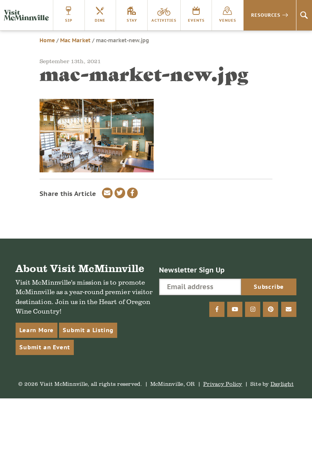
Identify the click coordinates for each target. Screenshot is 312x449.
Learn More (36, 330)
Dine (100, 20)
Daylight (282, 383)
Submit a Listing (88, 330)
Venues (227, 20)
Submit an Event (44, 347)
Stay (132, 20)
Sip (68, 20)
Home (47, 40)
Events (196, 20)
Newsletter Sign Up (192, 270)
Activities (164, 20)
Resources (265, 15)
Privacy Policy (222, 383)
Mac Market (75, 40)
